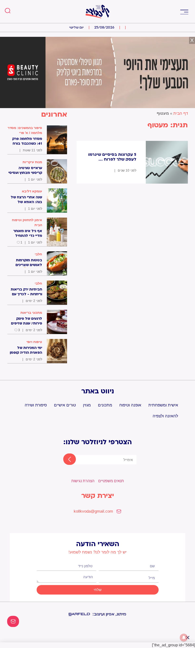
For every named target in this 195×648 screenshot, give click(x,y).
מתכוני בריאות (31, 312)
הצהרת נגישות (82, 481)
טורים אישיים (65, 405)
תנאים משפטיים (111, 481)
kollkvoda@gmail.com (93, 511)
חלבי (38, 254)
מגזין (87, 405)
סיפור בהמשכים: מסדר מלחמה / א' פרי (25, 130)
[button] (184, 11)
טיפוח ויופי (34, 342)
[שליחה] (65, 459)
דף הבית (180, 113)
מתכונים (105, 405)
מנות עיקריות (32, 162)
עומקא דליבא (32, 191)
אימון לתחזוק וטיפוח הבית (27, 222)
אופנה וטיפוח (130, 405)
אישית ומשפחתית (163, 405)
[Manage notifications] (184, 637)
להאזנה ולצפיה (165, 416)
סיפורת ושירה (36, 405)
